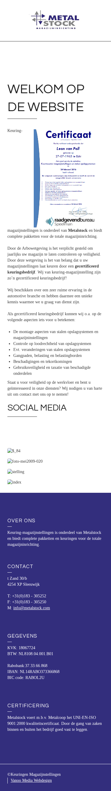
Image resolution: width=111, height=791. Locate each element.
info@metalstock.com (31, 608)
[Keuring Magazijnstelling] (55, 20)
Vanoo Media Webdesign (31, 780)
